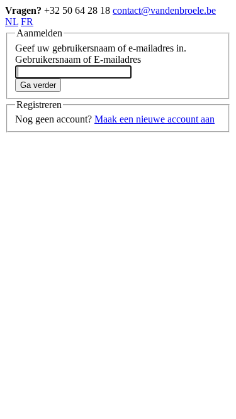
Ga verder (38, 85)
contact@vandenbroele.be (164, 10)
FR (27, 21)
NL (11, 21)
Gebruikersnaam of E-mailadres (78, 59)
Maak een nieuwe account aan (154, 119)
